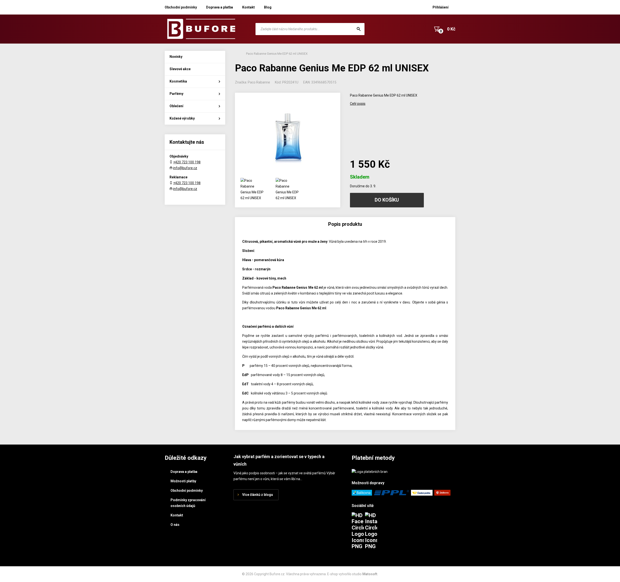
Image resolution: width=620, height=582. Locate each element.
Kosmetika (178, 81)
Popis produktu (345, 224)
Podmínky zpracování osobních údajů (188, 503)
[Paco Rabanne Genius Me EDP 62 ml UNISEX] (287, 133)
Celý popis (357, 104)
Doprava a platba (219, 7)
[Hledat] (359, 29)
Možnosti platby (183, 481)
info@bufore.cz (185, 168)
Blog (267, 7)
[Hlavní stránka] (201, 29)
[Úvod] (236, 53)
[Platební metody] (370, 472)
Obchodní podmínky (181, 7)
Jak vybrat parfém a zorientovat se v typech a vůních (279, 460)
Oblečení (176, 106)
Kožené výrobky (182, 118)
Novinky (176, 57)
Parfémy (176, 94)
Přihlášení (441, 7)
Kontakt (248, 7)
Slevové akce (180, 69)
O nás (174, 525)
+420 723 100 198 (187, 162)
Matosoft (369, 574)
